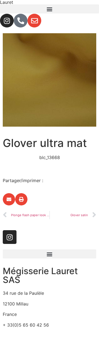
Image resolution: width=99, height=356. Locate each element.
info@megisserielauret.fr (28, 335)
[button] (49, 8)
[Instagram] (7, 20)
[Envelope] (34, 20)
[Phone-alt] (21, 20)
